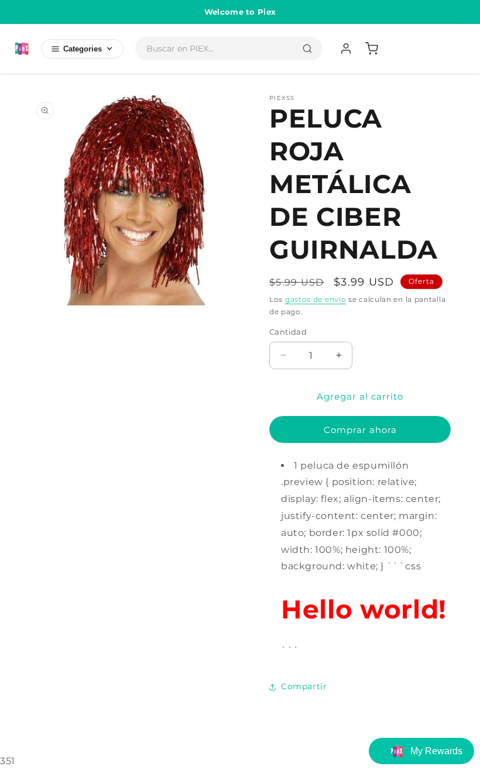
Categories (82, 48)
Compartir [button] (304, 686)
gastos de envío (316, 299)
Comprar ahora (360, 429)
